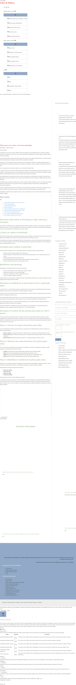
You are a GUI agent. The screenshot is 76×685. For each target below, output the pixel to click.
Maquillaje (61, 263)
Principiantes (61, 276)
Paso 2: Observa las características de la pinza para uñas (13, 213)
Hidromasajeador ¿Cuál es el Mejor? (16, 65)
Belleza (10, 90)
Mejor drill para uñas (13, 31)
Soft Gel (60, 280)
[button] (15, 11)
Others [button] (1, 675)
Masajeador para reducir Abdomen (15, 52)
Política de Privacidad (28, 602)
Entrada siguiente (4, 418)
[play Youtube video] (26, 400)
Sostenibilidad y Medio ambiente (15, 86)
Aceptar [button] (8, 610)
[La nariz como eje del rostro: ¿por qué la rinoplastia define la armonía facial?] (63, 113)
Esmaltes (60, 254)
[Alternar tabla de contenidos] (1, 199)
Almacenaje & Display (63, 248)
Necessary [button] (2, 627)
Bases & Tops (61, 250)
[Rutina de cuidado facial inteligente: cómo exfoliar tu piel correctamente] (63, 160)
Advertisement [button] (2, 670)
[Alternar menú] (15, 14)
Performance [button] (2, 661)
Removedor (61, 278)
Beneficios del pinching (8, 207)
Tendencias (61, 286)
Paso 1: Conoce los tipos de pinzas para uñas (11, 211)
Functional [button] (2, 656)
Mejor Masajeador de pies (14, 61)
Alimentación (61, 245)
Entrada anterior (3, 417)
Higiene (60, 258)
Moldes (60, 267)
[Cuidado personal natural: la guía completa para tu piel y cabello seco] (63, 215)
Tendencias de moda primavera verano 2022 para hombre (17, 472)
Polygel (60, 273)
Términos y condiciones (37, 602)
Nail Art (60, 269)
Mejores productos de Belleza (9, 40)
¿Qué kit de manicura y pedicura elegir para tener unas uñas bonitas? (20, 534)
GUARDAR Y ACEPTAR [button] (5, 680)
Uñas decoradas (7, 7)
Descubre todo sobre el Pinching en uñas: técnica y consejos (14, 202)
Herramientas (2, 147)
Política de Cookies (19, 602)
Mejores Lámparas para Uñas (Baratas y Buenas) (18, 18)
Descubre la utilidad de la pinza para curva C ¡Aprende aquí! (14, 208)
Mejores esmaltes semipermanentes (15, 23)
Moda (10, 81)
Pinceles (60, 271)
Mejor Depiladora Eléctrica (14, 56)
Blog (4, 69)
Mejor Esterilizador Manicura (14, 36)
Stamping (60, 284)
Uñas (10, 77)
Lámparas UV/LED (62, 261)
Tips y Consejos (62, 288)
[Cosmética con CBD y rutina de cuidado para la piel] (63, 134)
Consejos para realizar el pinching (10, 205)
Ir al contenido (2, 0)
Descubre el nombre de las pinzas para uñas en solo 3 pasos (14, 210)
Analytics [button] (2, 665)
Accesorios (61, 243)
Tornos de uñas (61, 291)
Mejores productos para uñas (9, 11)
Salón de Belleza (7, 3)
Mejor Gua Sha (12, 48)
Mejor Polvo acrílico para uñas (14, 27)
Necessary (3, 629)
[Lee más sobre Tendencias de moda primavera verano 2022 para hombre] (32, 469)
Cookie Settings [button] (3, 610)
